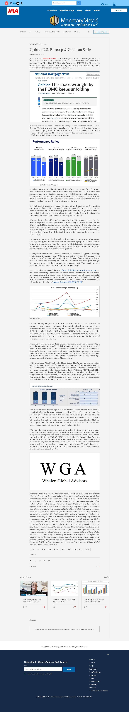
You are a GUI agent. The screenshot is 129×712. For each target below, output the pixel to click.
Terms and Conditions (98, 691)
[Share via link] (44, 561)
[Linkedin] (14, 3)
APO (63, 549)
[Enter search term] (78, 3)
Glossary (93, 684)
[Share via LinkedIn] (40, 561)
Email (26, 665)
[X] (10, 3)
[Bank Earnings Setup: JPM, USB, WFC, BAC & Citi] (34, 588)
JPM (32, 549)
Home (92, 659)
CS (75, 549)
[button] (114, 4)
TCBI (81, 549)
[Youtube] (17, 3)
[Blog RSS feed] (6, 3)
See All (106, 577)
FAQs (91, 666)
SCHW (56, 549)
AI (30, 32)
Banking (37, 32)
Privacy (92, 688)
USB (43, 549)
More (76, 32)
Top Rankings (95, 672)
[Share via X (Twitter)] (35, 561)
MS (49, 549)
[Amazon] (21, 3)
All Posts (23, 32)
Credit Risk (67, 32)
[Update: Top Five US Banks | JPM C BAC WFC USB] (95, 588)
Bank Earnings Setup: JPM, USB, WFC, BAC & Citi (32, 600)
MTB (87, 549)
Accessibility (94, 681)
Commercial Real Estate (52, 32)
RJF (69, 549)
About (92, 663)
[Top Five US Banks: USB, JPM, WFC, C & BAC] (64, 588)
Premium (93, 669)
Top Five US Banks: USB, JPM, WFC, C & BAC (64, 600)
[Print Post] (49, 561)
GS (38, 549)
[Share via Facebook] (30, 561)
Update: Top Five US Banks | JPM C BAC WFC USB (94, 600)
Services (93, 675)
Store (91, 678)
